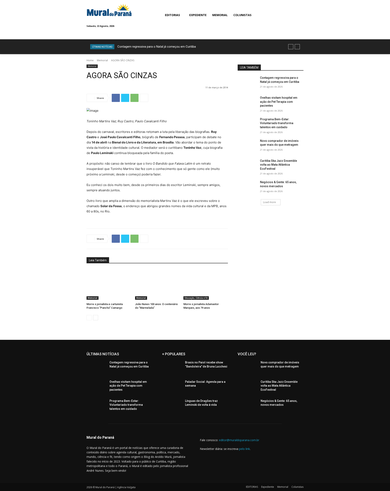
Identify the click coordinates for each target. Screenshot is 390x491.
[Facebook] (116, 98)
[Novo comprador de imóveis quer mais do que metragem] (247, 146)
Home (90, 60)
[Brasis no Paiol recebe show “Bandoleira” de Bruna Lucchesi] (172, 367)
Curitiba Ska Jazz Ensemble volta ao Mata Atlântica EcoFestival (278, 164)
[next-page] (95, 317)
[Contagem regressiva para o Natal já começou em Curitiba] (247, 83)
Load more (269, 202)
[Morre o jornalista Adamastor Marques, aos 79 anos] (205, 284)
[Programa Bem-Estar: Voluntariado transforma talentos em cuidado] (247, 124)
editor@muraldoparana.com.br (239, 440)
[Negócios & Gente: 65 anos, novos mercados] (247, 187)
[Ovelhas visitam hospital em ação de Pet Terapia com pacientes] (247, 103)
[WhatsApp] (134, 98)
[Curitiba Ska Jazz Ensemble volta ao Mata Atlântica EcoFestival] (247, 166)
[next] (297, 46)
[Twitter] (125, 98)
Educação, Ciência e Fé (196, 297)
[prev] (290, 46)
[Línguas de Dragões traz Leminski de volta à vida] (172, 406)
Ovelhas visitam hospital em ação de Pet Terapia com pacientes (278, 101)
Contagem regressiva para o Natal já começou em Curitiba (156, 46)
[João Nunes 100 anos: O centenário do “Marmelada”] (157, 284)
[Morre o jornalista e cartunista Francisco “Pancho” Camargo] (109, 284)
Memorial (102, 60)
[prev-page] (89, 317)
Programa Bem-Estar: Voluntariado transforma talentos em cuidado (276, 123)
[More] (144, 98)
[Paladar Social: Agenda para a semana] (172, 387)
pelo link (244, 449)
